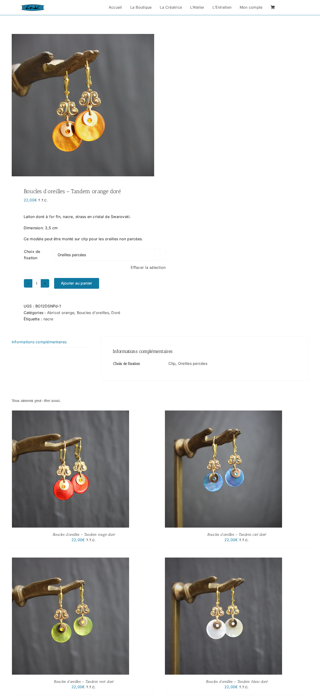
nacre (48, 319)
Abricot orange (60, 312)
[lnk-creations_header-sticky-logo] (33, 6)
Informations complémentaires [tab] (39, 342)
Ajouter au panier (76, 283)
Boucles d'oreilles (93, 312)
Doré (115, 312)
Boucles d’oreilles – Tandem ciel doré (236, 534)
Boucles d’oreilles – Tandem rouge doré (83, 534)
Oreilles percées (192, 363)
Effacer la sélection (148, 267)
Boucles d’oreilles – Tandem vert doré (83, 681)
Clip (172, 363)
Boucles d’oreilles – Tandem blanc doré (237, 681)
